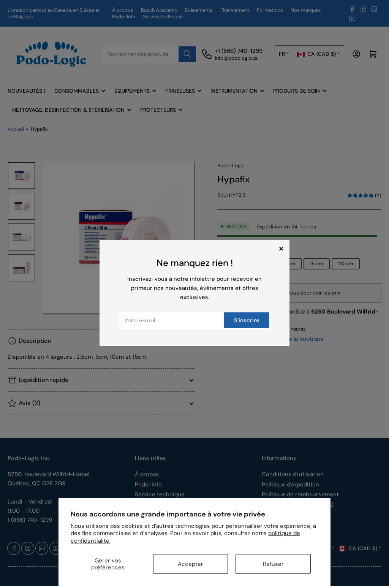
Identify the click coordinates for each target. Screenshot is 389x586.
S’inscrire (246, 320)
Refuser (273, 564)
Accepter (190, 564)
